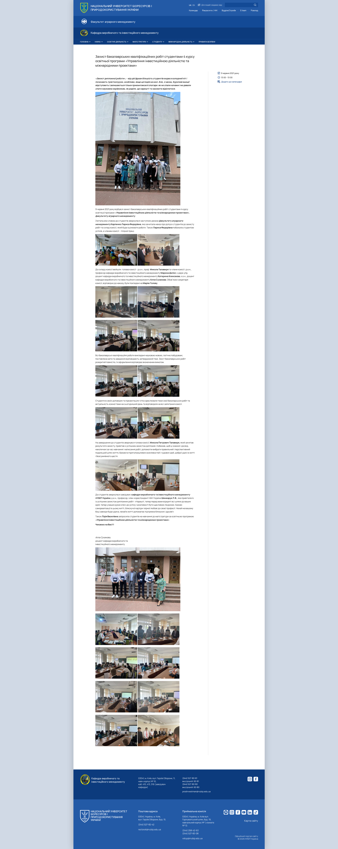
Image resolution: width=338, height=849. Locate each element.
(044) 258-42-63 (190, 830)
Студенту (157, 42)
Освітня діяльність (116, 42)
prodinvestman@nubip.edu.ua (196, 791)
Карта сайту (251, 820)
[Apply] (255, 5)
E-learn (243, 11)
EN (194, 5)
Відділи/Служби (229, 11)
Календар (193, 11)
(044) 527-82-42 (146, 824)
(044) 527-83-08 (190, 833)
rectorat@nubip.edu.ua (149, 829)
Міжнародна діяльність (180, 42)
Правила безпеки (207, 42)
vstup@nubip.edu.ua (192, 838)
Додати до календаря (231, 81)
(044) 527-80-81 (189, 778)
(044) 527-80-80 (190, 784)
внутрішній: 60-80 (190, 787)
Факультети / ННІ (209, 11)
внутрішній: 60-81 (190, 781)
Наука (98, 42)
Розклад (254, 11)
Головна (84, 42)
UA (190, 5)
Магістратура (139, 42)
